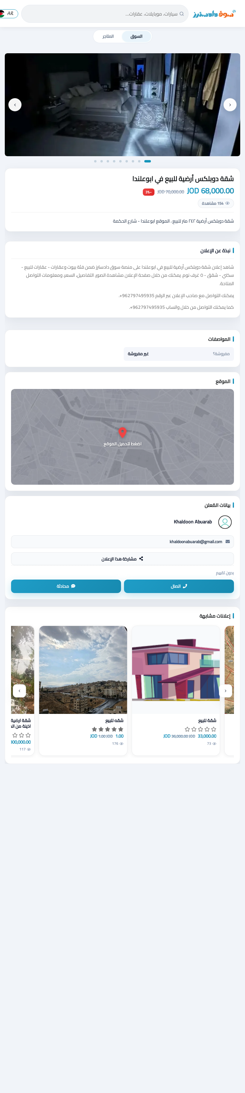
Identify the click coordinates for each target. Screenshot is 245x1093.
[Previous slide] (230, 104)
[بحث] (181, 13)
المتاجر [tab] (108, 36)
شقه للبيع (114, 720)
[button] (147, 161)
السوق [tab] (137, 36)
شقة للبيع (207, 720)
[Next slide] (15, 104)
